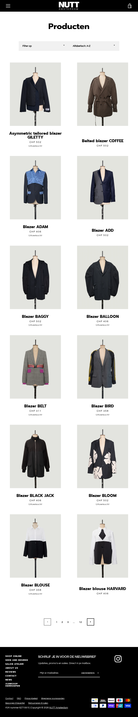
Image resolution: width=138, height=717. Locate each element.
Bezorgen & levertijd (15, 703)
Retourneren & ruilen (38, 703)
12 (80, 622)
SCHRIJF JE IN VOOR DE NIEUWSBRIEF (67, 656)
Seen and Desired (16, 660)
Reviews (10, 671)
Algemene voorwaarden (53, 698)
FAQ (19, 698)
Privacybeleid (31, 698)
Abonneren (88, 673)
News (8, 679)
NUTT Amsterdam (58, 708)
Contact (11, 675)
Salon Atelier (14, 664)
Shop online (13, 656)
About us (11, 668)
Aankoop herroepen (12, 684)
